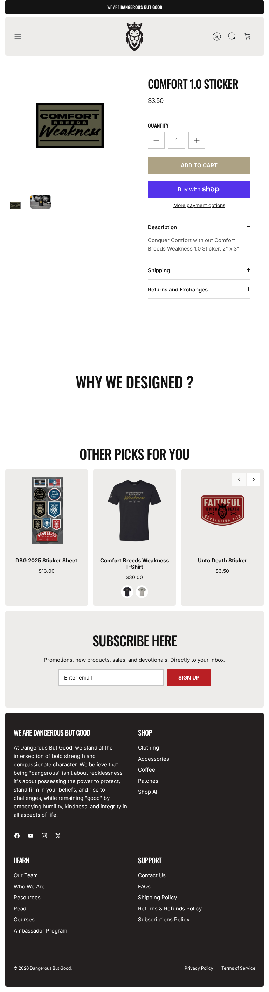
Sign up (189, 677)
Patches (148, 781)
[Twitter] (58, 836)
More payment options (199, 205)
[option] (69, 125)
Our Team (26, 875)
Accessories (153, 758)
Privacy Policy (199, 968)
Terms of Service (238, 968)
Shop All (148, 791)
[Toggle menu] (21, 36)
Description (162, 227)
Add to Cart (199, 165)
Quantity (158, 125)
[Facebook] (17, 836)
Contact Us (152, 875)
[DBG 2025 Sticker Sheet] (46, 510)
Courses (24, 919)
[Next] (253, 479)
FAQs (144, 886)
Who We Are (29, 886)
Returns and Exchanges (178, 289)
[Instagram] (44, 836)
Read (20, 908)
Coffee (146, 769)
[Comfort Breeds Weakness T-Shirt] (134, 510)
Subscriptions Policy (163, 919)
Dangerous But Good (50, 968)
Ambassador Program (40, 930)
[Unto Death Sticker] (222, 510)
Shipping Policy (157, 897)
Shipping (159, 270)
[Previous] (239, 479)
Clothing (148, 747)
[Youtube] (30, 836)
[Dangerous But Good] (134, 36)
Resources (27, 897)
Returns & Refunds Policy (170, 908)
